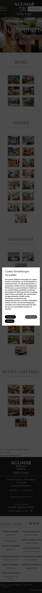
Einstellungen (31, 317)
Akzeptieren (10, 317)
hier (15, 303)
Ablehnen (10, 321)
